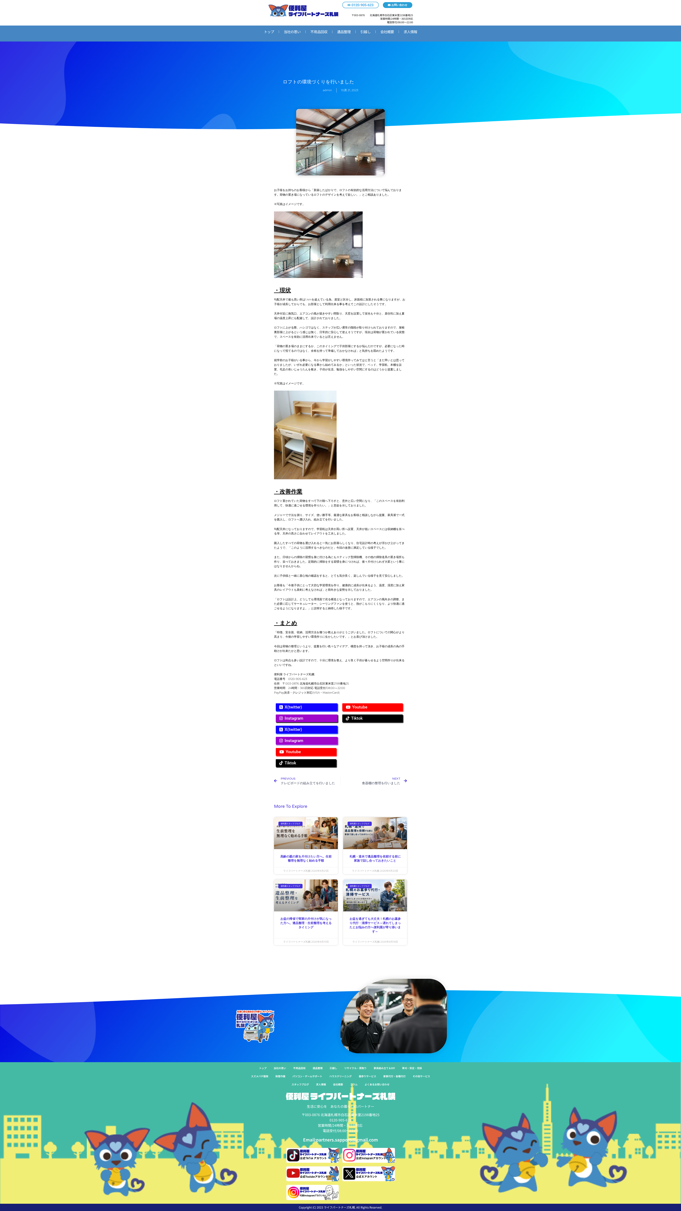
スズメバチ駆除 (259, 1076)
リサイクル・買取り (355, 1068)
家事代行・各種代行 (394, 1076)
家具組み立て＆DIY (384, 1068)
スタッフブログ (300, 1084)
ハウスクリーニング (340, 1076)
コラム (354, 1084)
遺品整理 (344, 31)
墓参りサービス (367, 1076)
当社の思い (292, 31)
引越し (365, 31)
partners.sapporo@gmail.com (347, 1139)
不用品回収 (318, 31)
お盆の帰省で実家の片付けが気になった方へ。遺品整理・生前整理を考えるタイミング (306, 923)
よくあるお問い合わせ (377, 1084)
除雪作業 (280, 1076)
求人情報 (410, 31)
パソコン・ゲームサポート (307, 1076)
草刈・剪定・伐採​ (412, 1068)
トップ (269, 31)
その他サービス (421, 1076)
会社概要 (387, 31)
